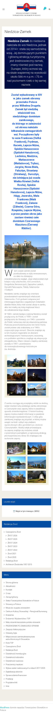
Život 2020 (12, 557)
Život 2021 (12, 554)
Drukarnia (10, 615)
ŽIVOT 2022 (12, 550)
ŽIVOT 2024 (12, 543)
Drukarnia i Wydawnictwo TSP (18, 619)
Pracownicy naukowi (14, 664)
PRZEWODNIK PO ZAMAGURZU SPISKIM (22, 626)
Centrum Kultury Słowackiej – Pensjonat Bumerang (26, 611)
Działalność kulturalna (15, 657)
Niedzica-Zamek (18, 31)
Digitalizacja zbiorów (14, 672)
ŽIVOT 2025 (12, 539)
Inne (7, 686)
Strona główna (12, 583)
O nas (8, 593)
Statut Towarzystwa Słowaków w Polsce (22, 601)
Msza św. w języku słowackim (18, 608)
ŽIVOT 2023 (12, 546)
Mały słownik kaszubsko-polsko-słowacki (23, 622)
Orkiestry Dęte (11, 633)
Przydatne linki (11, 683)
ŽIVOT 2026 (12, 536)
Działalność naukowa (14, 661)
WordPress (4, 707)
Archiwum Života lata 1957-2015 (19, 564)
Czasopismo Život (13, 532)
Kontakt (9, 590)
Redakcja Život (12, 561)
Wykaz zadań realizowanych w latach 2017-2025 (25, 668)
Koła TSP (10, 643)
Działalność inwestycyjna (16, 654)
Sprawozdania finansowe (16, 675)
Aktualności (10, 586)
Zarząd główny (12, 597)
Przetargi (9, 679)
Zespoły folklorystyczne (15, 629)
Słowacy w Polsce (13, 604)
